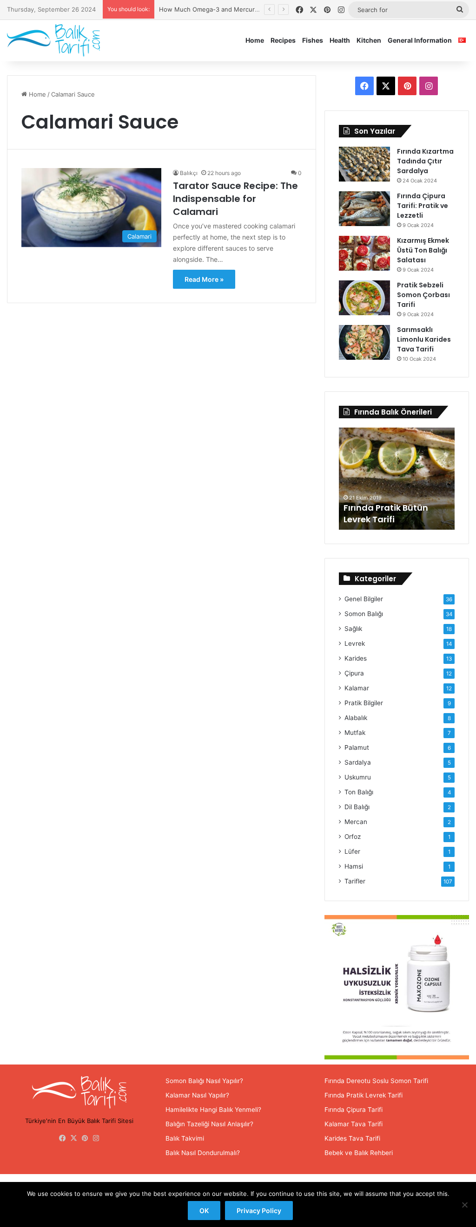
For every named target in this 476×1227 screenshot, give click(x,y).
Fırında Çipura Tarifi (353, 1109)
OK (204, 1210)
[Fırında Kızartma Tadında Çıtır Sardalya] (364, 164)
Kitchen (369, 40)
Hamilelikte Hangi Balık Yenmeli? (213, 1109)
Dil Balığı (357, 807)
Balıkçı (189, 172)
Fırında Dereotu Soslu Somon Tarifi (376, 1080)
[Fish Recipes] (53, 40)
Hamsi (353, 866)
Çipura (354, 673)
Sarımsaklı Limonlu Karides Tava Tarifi (424, 339)
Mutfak (354, 732)
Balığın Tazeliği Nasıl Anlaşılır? (209, 1124)
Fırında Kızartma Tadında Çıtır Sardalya (425, 161)
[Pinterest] (85, 1138)
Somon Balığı (363, 613)
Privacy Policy (259, 1210)
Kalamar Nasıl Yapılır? (197, 1095)
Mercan (355, 821)
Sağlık (353, 628)
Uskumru (357, 777)
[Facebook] (62, 1138)
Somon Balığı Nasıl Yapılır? (204, 1080)
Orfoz (352, 836)
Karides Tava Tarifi (352, 1138)
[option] (397, 479)
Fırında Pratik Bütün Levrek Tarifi (386, 513)
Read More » (204, 279)
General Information (420, 40)
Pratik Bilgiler (363, 703)
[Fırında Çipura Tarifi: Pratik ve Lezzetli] (364, 208)
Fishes (312, 40)
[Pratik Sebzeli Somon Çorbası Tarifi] (364, 297)
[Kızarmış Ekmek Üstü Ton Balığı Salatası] (364, 253)
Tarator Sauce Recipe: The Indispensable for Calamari (235, 198)
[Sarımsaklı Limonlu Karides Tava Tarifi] (364, 342)
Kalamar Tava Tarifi (353, 1124)
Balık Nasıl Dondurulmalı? (202, 1152)
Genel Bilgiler (363, 599)
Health (340, 40)
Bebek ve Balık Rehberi (358, 1152)
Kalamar (356, 688)
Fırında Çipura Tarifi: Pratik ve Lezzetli (422, 205)
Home (254, 40)
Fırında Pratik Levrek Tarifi (363, 1095)
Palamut (356, 747)
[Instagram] (96, 1138)
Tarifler (354, 881)
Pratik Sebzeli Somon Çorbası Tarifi (423, 294)
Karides (355, 658)
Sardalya (357, 762)
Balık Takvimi (184, 1138)
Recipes (283, 40)
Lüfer (352, 851)
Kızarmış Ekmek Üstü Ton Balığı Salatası (423, 250)
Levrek (354, 643)
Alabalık (355, 717)
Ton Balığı (358, 792)
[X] (73, 1138)
